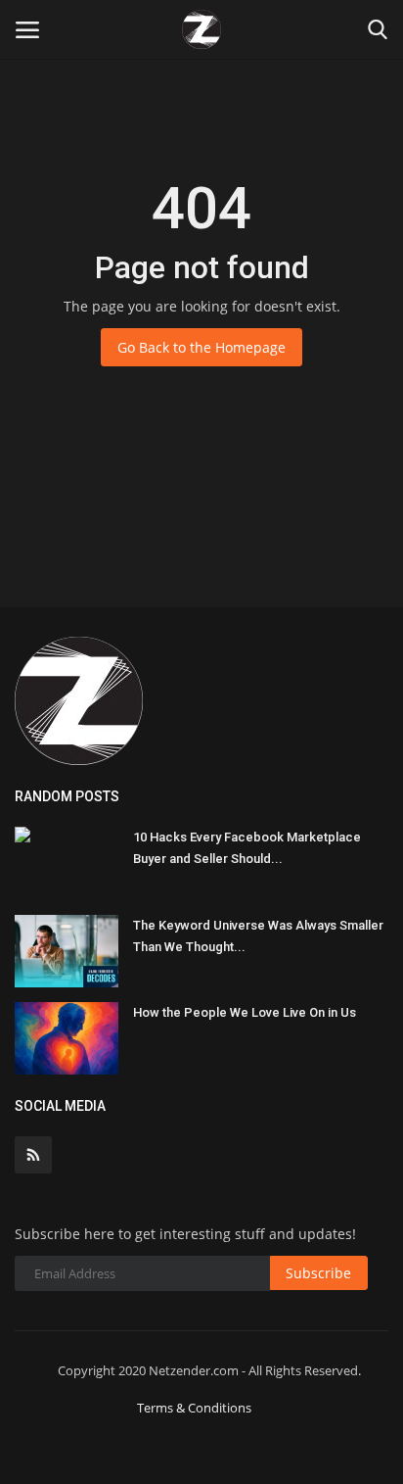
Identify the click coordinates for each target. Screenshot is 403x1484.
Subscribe (318, 1273)
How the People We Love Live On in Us (244, 1012)
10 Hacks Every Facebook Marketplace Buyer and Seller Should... (247, 848)
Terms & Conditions (194, 1407)
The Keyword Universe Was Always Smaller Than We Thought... (258, 936)
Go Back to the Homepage (201, 347)
